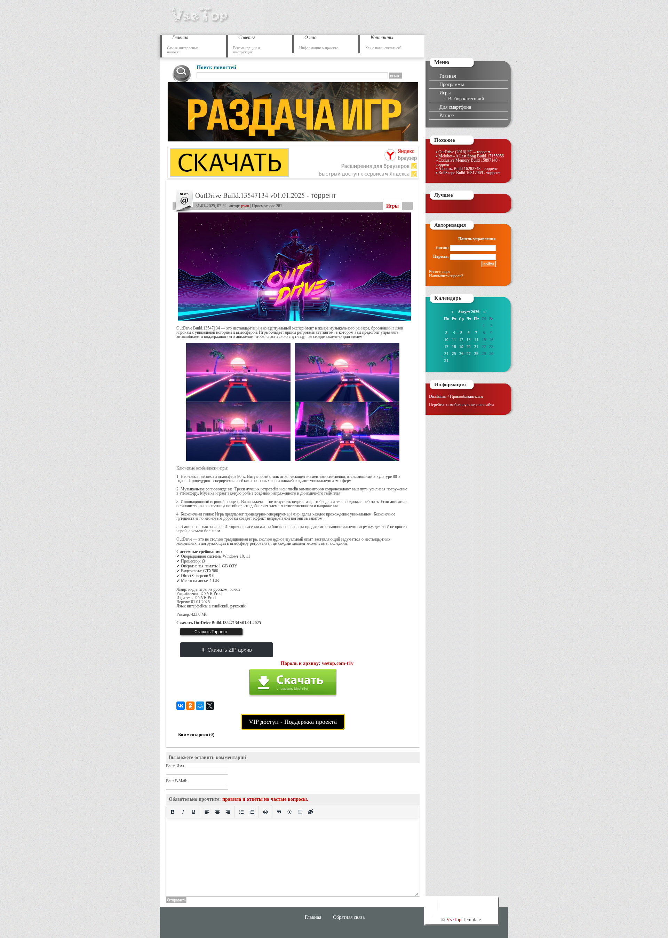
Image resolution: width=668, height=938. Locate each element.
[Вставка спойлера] (300, 812)
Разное (446, 115)
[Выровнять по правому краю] (228, 812)
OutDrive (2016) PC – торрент (464, 152)
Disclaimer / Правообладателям (456, 396)
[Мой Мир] (200, 705)
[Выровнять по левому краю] (207, 812)
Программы (451, 84)
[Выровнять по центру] (217, 812)
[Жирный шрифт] (172, 812)
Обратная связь (349, 917)
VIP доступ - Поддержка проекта (293, 721)
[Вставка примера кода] (289, 812)
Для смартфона (455, 107)
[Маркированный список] (241, 812)
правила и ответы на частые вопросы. (265, 799)
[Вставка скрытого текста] (310, 812)
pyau (245, 206)
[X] (210, 705)
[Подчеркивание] (193, 812)
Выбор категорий (466, 98)
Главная (447, 76)
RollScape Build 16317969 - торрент (469, 173)
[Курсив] (183, 812)
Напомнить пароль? (446, 276)
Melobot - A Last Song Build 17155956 (471, 156)
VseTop (453, 919)
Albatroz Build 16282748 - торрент (468, 168)
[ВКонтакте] (180, 705)
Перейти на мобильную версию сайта (461, 405)
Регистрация (440, 272)
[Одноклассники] (190, 705)
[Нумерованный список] (252, 812)
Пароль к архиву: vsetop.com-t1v (317, 663)
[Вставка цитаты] (279, 812)
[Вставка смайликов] (265, 812)
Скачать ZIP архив (229, 650)
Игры (392, 206)
